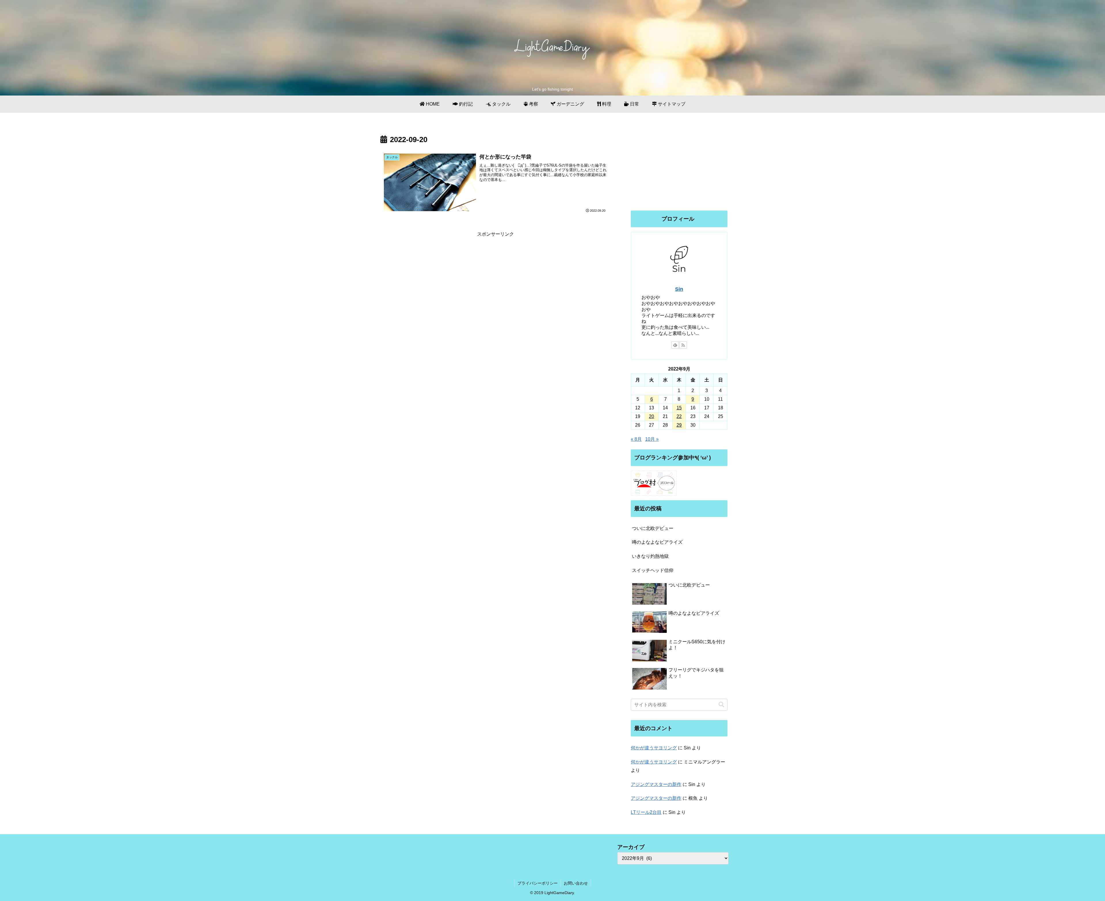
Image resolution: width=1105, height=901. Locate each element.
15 (679, 407)
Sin (679, 289)
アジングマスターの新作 (656, 784)
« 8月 (636, 439)
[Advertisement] (495, 278)
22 (679, 416)
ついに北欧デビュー (652, 528)
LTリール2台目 (646, 812)
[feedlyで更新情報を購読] (675, 345)
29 (679, 425)
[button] (721, 704)
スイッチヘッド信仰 (652, 570)
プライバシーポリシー (537, 883)
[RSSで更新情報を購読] (683, 345)
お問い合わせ (576, 883)
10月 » (652, 439)
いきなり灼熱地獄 (650, 556)
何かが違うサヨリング (654, 747)
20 (651, 416)
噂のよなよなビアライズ (657, 542)
